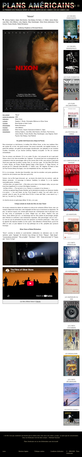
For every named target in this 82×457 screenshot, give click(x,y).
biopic (17, 20)
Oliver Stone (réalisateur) (47, 22)
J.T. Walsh (45, 20)
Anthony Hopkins (10, 20)
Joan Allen (6, 22)
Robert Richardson (22, 24)
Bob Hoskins (23, 20)
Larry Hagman (23, 22)
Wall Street (53, 235)
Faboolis (38, 301)
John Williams (14, 22)
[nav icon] (78, 5)
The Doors (32, 237)
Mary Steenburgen (33, 22)
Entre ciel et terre (46, 237)
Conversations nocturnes (10, 237)
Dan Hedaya (31, 20)
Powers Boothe (12, 24)
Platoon (46, 235)
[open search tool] (75, 6)
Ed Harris (39, 20)
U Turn (12, 239)
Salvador (15, 235)
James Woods (53, 20)
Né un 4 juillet (23, 237)
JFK (38, 237)
